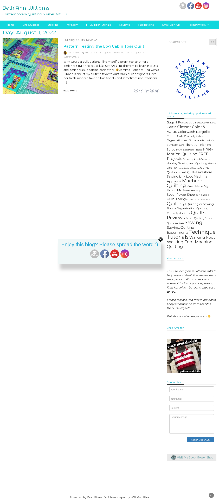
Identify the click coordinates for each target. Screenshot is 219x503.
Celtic (172, 127)
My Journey (186, 190)
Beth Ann (74, 52)
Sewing (193, 222)
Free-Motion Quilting (190, 151)
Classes (184, 126)
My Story (72, 24)
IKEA (175, 168)
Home (10, 24)
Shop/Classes (31, 24)
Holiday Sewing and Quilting (187, 163)
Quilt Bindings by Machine (198, 199)
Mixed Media (195, 186)
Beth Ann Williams (26, 8)
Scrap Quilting (136, 52)
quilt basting (202, 194)
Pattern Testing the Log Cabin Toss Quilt (103, 46)
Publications (146, 24)
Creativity (189, 136)
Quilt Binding (176, 199)
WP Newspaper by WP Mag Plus (126, 497)
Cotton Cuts (175, 136)
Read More (70, 91)
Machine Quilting (184, 183)
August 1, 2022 (93, 52)
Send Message (200, 439)
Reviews (124, 24)
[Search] (212, 42)
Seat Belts (179, 223)
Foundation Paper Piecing (189, 149)
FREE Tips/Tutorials (98, 24)
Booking (53, 24)
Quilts (80, 40)
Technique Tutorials (191, 234)
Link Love (186, 176)
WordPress (94, 497)
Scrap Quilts (71, 56)
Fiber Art (191, 144)
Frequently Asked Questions (196, 159)
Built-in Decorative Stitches (202, 122)
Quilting (69, 40)
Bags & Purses (177, 122)
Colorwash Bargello (194, 132)
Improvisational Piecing (188, 168)
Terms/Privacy (197, 24)
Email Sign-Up (171, 24)
